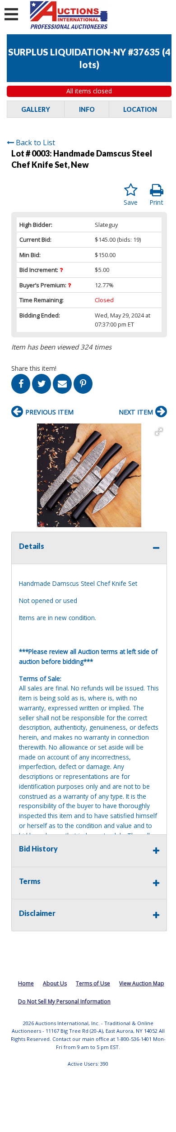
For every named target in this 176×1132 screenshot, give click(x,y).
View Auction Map (141, 983)
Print (156, 202)
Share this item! (33, 368)
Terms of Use (93, 983)
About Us (55, 983)
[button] (159, 431)
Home (26, 983)
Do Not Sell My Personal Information (64, 1001)
